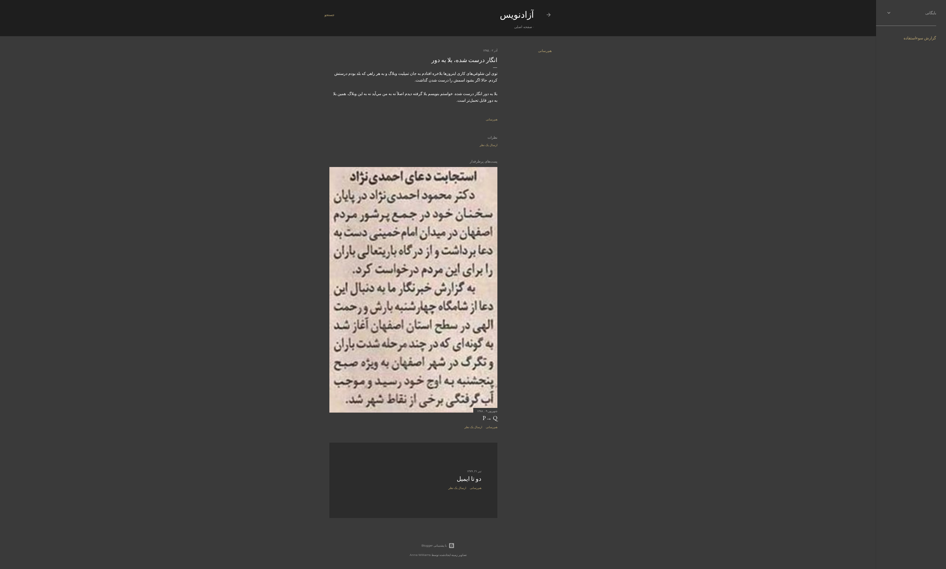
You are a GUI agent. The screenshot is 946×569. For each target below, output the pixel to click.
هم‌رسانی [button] (545, 51)
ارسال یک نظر (488, 145)
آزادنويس (517, 14)
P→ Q (490, 418)
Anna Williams (420, 555)
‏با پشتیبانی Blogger (434, 545)
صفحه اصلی (523, 27)
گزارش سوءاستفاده (920, 38)
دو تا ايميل (469, 479)
